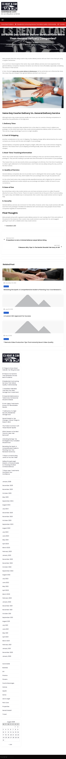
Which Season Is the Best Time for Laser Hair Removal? (10, 433)
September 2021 (7, 617)
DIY (3, 671)
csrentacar (10, 757)
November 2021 (7, 610)
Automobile (6, 664)
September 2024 (7, 501)
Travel (4, 714)
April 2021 (5, 637)
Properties (5, 706)
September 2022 (7, 571)
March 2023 (6, 548)
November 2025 (7, 489)
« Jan (10, 744)
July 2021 (5, 625)
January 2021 (6, 648)
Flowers (4, 679)
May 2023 (5, 540)
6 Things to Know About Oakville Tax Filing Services (11, 369)
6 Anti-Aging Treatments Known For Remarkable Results (10, 405)
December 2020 (7, 652)
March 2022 (6, 594)
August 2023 (6, 528)
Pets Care (5, 703)
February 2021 (6, 645)
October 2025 (6, 493)
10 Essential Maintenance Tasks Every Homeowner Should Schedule (10, 398)
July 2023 (5, 532)
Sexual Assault (7, 710)
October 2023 (6, 520)
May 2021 (5, 633)
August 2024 (6, 505)
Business (6, 286)
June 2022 (5, 582)
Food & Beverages (8, 683)
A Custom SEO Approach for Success (17, 316)
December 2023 (7, 513)
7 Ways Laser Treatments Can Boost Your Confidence (10, 472)
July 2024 (5, 509)
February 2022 (7, 598)
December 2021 (7, 606)
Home (4, 695)
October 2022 (6, 567)
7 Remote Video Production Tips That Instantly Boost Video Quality (28, 342)
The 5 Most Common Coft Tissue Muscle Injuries (10, 427)
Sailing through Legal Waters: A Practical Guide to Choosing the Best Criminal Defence (10, 464)
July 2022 (5, 579)
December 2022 (7, 559)
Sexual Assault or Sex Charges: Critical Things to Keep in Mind (10, 420)
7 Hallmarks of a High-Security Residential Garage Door (9, 412)
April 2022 (5, 590)
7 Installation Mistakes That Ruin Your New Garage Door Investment (10, 390)
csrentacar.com (8, 12)
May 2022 (5, 586)
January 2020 (6, 656)
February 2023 (7, 551)
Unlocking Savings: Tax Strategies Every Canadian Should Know (11, 440)
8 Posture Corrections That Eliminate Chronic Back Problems (9, 375)
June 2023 (5, 536)
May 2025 (5, 497)
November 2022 (7, 563)
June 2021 (5, 629)
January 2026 (6, 482)
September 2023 (7, 524)
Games (4, 687)
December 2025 (7, 485)
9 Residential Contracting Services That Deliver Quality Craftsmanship (25, 24)
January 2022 (6, 602)
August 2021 (6, 621)
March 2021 (6, 641)
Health (4, 691)
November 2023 (7, 516)
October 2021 (6, 613)
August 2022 (6, 575)
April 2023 (5, 544)
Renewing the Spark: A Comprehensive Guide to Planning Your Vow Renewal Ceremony (10, 449)
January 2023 (6, 555)
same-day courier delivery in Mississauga (24, 71)
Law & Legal (6, 699)
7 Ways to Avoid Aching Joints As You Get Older (10, 456)
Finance (4, 675)
